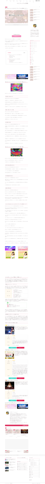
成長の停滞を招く (11, 61)
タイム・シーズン (35, 466)
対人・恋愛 (35, 477)
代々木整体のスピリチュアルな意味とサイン (22, 469)
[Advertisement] (16, 29)
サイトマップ (30, 479)
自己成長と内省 (11, 57)
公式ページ (20, 347)
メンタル (35, 469)
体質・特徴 (32, 59)
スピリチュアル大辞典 (22, 3)
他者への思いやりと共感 (12, 56)
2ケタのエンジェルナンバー (34, 43)
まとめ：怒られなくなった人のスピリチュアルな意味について (16, 62)
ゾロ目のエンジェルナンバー (34, 51)
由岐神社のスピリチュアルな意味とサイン (22, 466)
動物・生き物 (35, 474)
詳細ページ (12, 347)
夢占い (31, 62)
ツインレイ (32, 54)
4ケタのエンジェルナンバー (35, 464)
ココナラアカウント (34, 36)
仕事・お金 (32, 57)
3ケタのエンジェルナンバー (34, 45)
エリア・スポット (33, 48)
